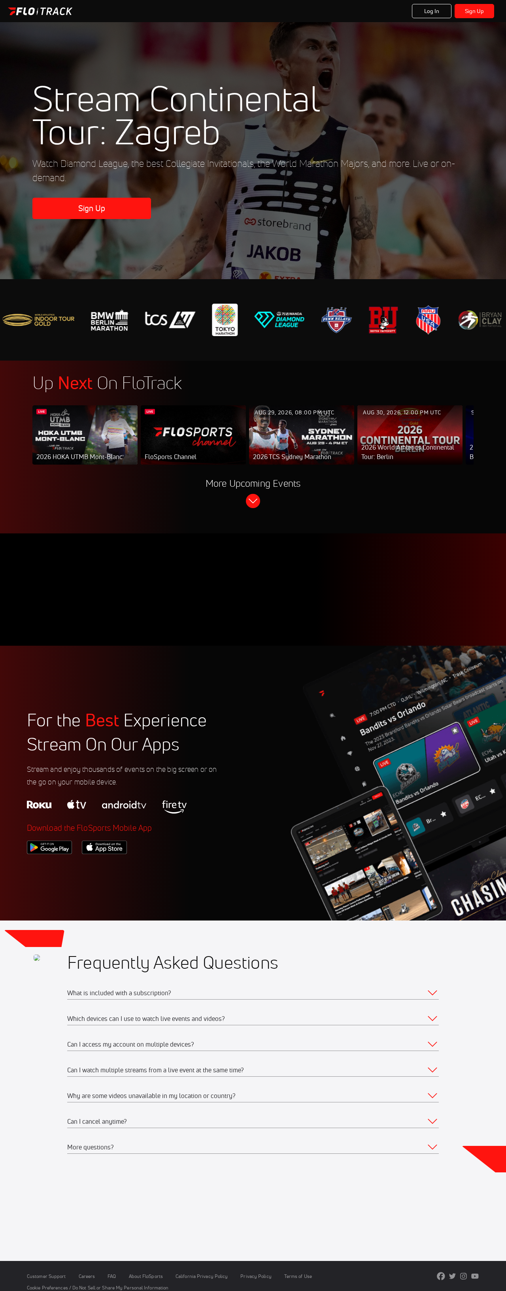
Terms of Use (298, 1276)
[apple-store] (104, 867)
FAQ (112, 1276)
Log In (432, 11)
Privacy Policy (255, 1276)
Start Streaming (85, 442)
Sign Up (474, 11)
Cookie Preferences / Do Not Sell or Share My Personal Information (97, 1288)
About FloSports (146, 1276)
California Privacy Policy (202, 1276)
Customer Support (46, 1276)
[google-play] (49, 867)
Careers (87, 1276)
